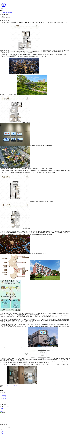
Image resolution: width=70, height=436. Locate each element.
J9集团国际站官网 (4, 12)
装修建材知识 (4, 4)
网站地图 (2, 408)
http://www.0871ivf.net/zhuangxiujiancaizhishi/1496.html (11, 385)
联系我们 (3, 6)
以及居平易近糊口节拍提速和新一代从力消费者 (11, 388)
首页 (2, 2)
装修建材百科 (4, 5)
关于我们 (3, 3)
